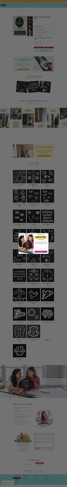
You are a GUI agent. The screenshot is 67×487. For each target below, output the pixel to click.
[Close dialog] (47, 234)
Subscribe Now (41, 251)
